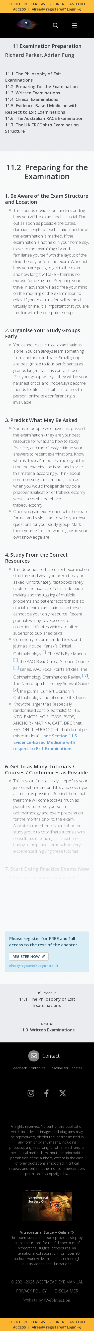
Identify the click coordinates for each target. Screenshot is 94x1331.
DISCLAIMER (66, 1291)
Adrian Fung (59, 55)
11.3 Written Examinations (32, 93)
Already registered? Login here (31, 966)
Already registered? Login (54, 9)
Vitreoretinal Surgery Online (44, 1232)
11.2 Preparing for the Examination (41, 86)
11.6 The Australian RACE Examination (44, 118)
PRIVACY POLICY (31, 1291)
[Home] (27, 24)
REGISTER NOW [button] (27, 956)
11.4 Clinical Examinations (31, 99)
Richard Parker (23, 55)
